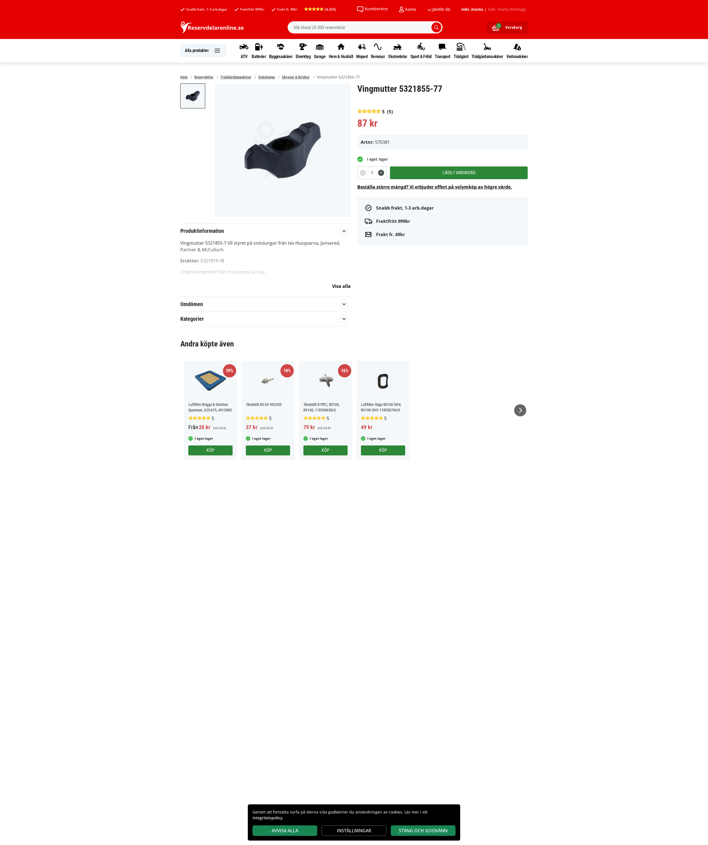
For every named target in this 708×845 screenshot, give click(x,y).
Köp (210, 450)
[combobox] (365, 27)
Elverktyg (303, 56)
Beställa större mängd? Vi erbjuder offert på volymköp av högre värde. (434, 187)
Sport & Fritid (420, 56)
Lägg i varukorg (458, 172)
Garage (320, 56)
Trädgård (461, 56)
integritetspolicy (267, 817)
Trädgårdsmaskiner (487, 56)
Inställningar (354, 831)
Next (520, 410)
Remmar (378, 56)
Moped (362, 56)
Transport (442, 56)
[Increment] (381, 173)
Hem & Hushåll (341, 56)
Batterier (259, 56)
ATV (244, 56)
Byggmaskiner (280, 56)
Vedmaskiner (517, 56)
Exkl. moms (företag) (506, 9)
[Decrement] (363, 173)
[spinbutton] (372, 172)
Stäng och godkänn (423, 831)
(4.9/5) (330, 9)
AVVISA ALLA (285, 831)
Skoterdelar (397, 56)
